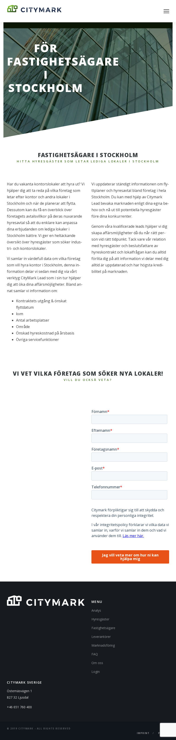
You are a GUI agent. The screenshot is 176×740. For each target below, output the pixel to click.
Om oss (97, 663)
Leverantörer (101, 636)
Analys (96, 610)
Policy (163, 733)
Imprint (143, 733)
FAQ (94, 654)
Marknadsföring (103, 645)
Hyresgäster (100, 619)
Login (95, 671)
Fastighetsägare (103, 628)
